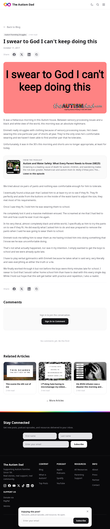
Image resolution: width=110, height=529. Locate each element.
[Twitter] (18, 485)
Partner (95, 479)
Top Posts (43, 483)
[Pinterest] (32, 485)
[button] (55, 87)
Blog (41, 469)
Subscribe (79, 444)
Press (94, 474)
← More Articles (55, 400)
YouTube (61, 483)
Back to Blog (13, 27)
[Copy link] (36, 54)
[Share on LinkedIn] (29, 54)
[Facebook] (9, 485)
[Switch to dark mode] (92, 4)
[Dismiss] (87, 511)
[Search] (97, 4)
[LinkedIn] (27, 485)
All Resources (80, 469)
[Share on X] (21, 54)
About (95, 469)
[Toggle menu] (104, 4)
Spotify (60, 478)
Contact (96, 485)
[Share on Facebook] (14, 54)
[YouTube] (14, 485)
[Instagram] (4, 485)
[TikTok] (23, 485)
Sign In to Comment (55, 321)
